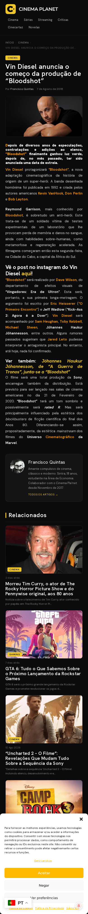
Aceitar (44, 873)
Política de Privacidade (49, 908)
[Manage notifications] (78, 905)
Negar (44, 885)
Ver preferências (44, 898)
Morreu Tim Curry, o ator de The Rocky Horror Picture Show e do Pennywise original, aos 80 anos (40, 589)
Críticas (63, 20)
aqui (26, 273)
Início (9, 42)
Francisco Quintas (22, 89)
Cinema (13, 20)
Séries (28, 20)
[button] (81, 819)
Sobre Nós (72, 908)
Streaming (45, 20)
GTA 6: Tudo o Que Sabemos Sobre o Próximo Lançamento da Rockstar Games (43, 673)
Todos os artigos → (43, 494)
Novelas (34, 27)
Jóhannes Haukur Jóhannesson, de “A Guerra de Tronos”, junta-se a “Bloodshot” (44, 366)
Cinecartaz (15, 27)
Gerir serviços (43, 861)
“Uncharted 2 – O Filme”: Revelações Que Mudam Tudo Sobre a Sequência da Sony (37, 758)
